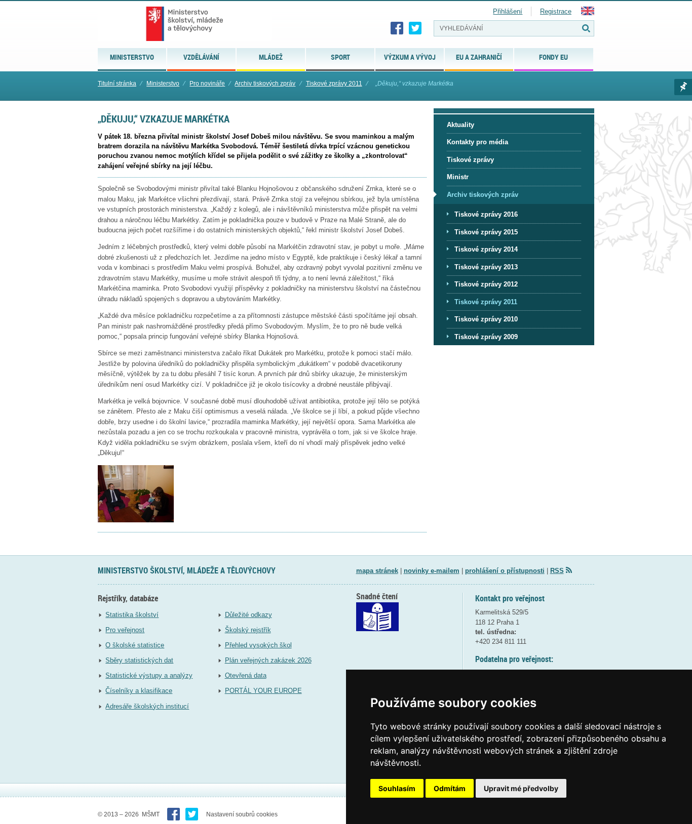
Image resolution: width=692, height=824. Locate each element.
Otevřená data (245, 675)
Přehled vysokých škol (258, 645)
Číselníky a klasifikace (138, 690)
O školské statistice (134, 645)
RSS (557, 570)
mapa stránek (377, 570)
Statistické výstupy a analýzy (149, 675)
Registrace (555, 11)
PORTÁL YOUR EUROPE (263, 690)
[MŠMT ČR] (185, 24)
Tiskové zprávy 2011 (334, 83)
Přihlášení (507, 11)
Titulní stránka (117, 83)
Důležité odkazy (248, 615)
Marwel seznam (683, 87)
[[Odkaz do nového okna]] (377, 629)
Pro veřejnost (124, 630)
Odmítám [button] (450, 788)
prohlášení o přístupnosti (505, 570)
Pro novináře (207, 83)
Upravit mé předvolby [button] (521, 788)
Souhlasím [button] (396, 788)
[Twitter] (415, 28)
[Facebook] (397, 28)
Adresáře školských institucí (147, 706)
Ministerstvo (162, 83)
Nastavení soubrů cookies (242, 814)
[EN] (587, 13)
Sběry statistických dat (139, 660)
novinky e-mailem (431, 570)
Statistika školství (132, 615)
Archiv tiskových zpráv (265, 83)
